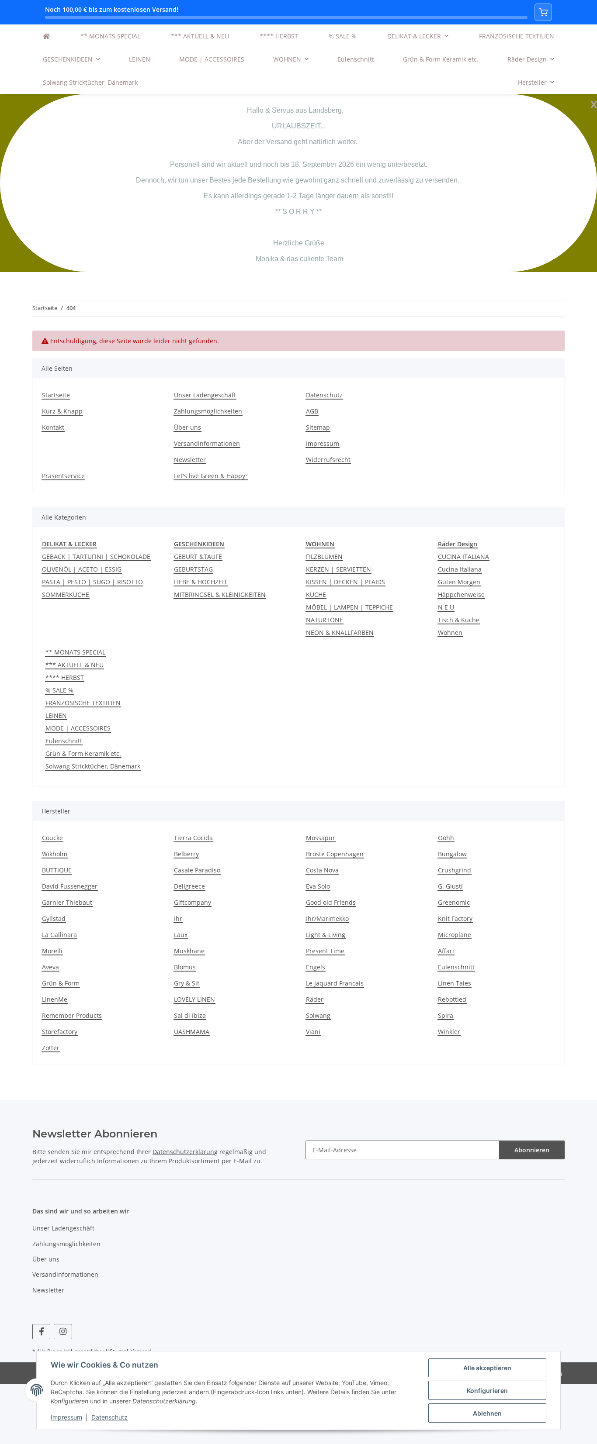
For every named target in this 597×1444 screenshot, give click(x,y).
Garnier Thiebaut (67, 902)
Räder (314, 999)
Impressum (66, 1417)
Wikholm (54, 854)
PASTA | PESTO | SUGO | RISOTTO (92, 582)
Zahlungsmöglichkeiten (208, 411)
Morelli (52, 951)
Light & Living (325, 935)
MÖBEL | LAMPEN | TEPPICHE (349, 607)
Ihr (178, 918)
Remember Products (72, 1015)
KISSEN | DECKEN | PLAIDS (345, 582)
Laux (180, 935)
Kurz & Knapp (62, 411)
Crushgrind (454, 870)
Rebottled (452, 999)
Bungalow (452, 854)
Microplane (454, 935)
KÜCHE (316, 594)
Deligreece (189, 886)
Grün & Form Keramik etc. (83, 753)
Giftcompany (192, 902)
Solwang (318, 1015)
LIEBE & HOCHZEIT (200, 582)
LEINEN (56, 715)
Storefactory (59, 1031)
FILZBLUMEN (324, 556)
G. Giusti (450, 886)
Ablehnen (487, 1413)
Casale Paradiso (197, 870)
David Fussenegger (69, 886)
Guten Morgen (459, 582)
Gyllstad (54, 918)
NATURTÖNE (324, 620)
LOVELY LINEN (194, 999)
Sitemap (318, 427)
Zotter (50, 1048)
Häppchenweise (461, 594)
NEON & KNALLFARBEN (340, 632)
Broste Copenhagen (335, 854)
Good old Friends (331, 902)
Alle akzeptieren (487, 1368)
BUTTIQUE (57, 870)
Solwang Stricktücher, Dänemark (92, 766)
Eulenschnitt (63, 741)
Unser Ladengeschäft (205, 395)
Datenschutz (109, 1417)
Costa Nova (322, 870)
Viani (313, 1031)
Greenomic (454, 902)
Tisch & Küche (458, 620)
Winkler (449, 1031)
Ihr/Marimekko (327, 918)
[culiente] (46, 36)
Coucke (52, 838)
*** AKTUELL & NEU (74, 665)
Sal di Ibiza (190, 1015)
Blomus (185, 967)
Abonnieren (531, 1150)
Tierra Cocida (193, 838)
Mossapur (320, 838)
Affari (446, 951)
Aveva (50, 967)
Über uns (187, 427)
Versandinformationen (207, 443)
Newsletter (190, 459)
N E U (446, 607)
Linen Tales (454, 983)
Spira (445, 1015)
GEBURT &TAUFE (198, 556)
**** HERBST (64, 677)
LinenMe (54, 999)
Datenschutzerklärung (185, 1152)
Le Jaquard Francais (335, 983)
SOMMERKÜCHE (65, 594)
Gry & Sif (186, 983)
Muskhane (189, 951)
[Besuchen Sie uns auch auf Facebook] (41, 1331)
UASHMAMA (191, 1031)
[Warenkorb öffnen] (543, 12)
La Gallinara (59, 935)
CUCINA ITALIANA (463, 556)
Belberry (186, 854)
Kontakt (53, 427)
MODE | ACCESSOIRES (78, 728)
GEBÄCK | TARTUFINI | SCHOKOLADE (96, 556)
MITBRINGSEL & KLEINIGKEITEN (220, 594)
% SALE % (59, 690)
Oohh (446, 838)
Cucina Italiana (460, 569)
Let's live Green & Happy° (211, 476)
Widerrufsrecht (328, 459)
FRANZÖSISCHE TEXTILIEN (83, 703)
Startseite (56, 395)
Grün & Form (61, 983)
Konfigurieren (487, 1390)
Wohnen (450, 632)
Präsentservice (63, 476)
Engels (315, 967)
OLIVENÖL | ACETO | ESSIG (81, 569)
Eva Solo (318, 886)
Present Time (325, 951)
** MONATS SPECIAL (75, 652)
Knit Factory (455, 918)
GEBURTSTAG (193, 569)
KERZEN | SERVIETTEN (338, 569)
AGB (312, 411)
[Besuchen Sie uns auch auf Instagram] (63, 1331)
